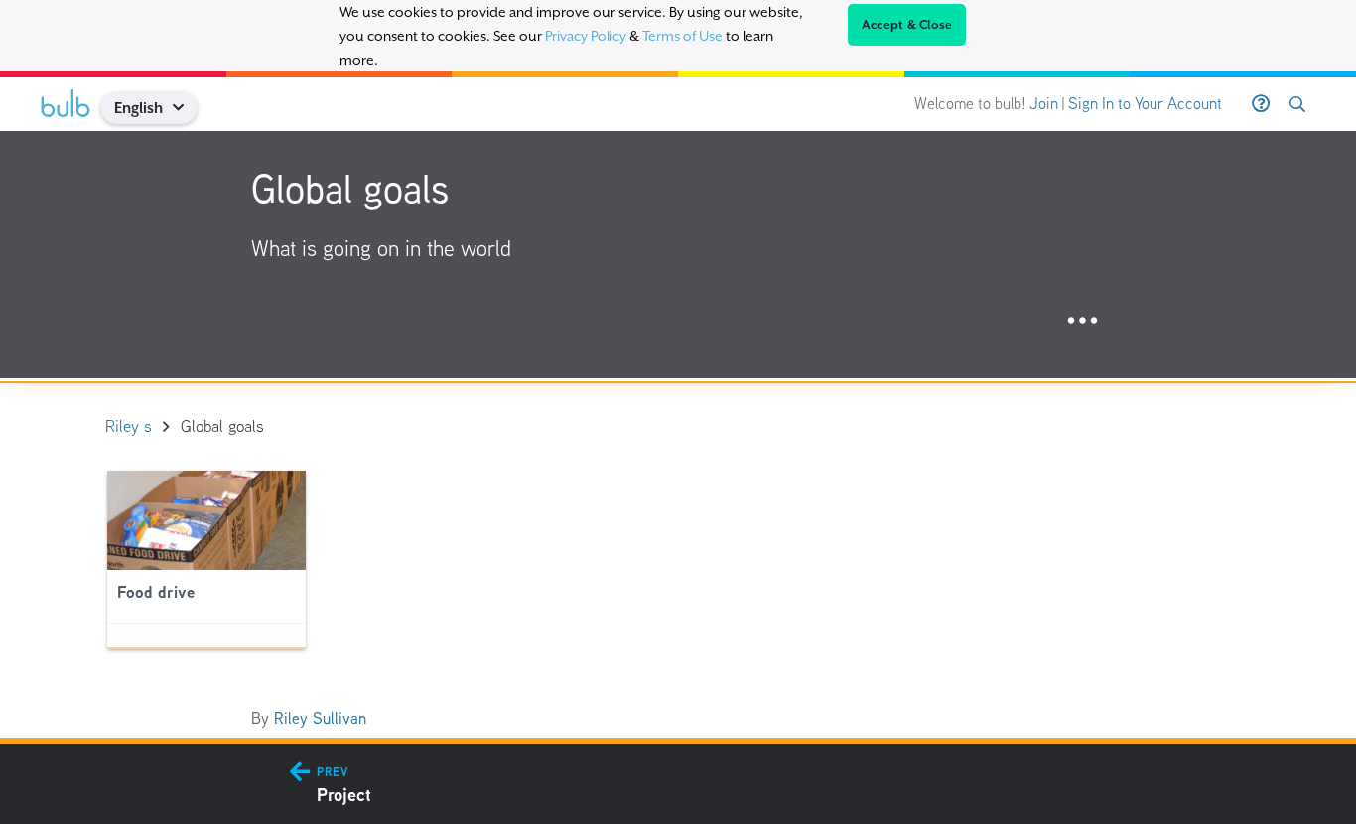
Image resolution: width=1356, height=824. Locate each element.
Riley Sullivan (320, 718)
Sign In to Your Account (1145, 103)
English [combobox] (138, 107)
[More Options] (1082, 321)
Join (1043, 103)
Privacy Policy (585, 36)
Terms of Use (682, 36)
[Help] (1261, 104)
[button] (186, 107)
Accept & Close (907, 25)
